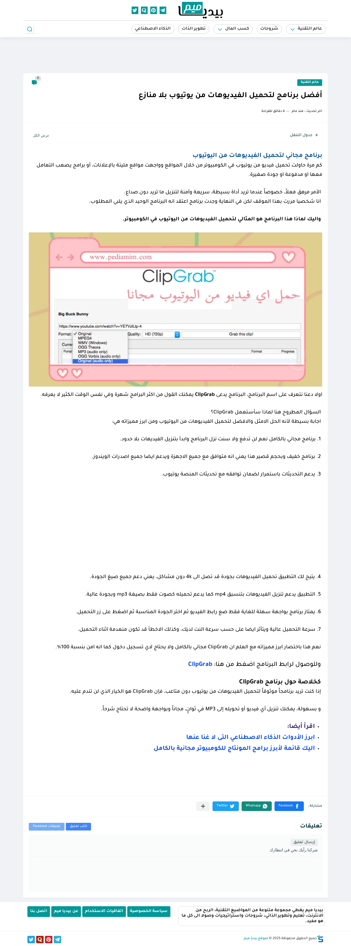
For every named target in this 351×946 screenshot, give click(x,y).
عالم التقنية (310, 29)
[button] (289, 806)
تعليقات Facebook (46, 826)
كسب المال (237, 29)
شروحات (269, 29)
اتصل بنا (38, 911)
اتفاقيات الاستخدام (104, 911)
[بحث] (30, 29)
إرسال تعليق (304, 842)
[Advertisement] (175, 55)
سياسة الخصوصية (149, 911)
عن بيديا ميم (66, 911)
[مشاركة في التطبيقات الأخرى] (203, 806)
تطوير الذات (194, 29)
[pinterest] (153, 10)
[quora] (144, 10)
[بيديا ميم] (200, 10)
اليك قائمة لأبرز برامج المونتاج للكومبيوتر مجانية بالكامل (234, 749)
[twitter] (135, 10)
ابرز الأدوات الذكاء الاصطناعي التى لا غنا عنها (250, 738)
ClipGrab (200, 665)
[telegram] (163, 10)
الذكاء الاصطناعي (153, 29)
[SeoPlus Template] (320, 938)
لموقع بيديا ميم (256, 939)
